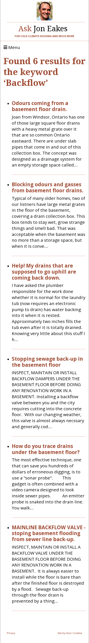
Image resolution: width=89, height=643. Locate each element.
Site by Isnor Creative (70, 633)
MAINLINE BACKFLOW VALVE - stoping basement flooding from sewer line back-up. (48, 533)
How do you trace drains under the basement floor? (46, 449)
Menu (13, 47)
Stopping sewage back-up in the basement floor (47, 362)
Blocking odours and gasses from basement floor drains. (47, 187)
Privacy (11, 633)
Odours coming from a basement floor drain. (40, 106)
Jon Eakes (42, 27)
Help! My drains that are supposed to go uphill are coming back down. (44, 272)
